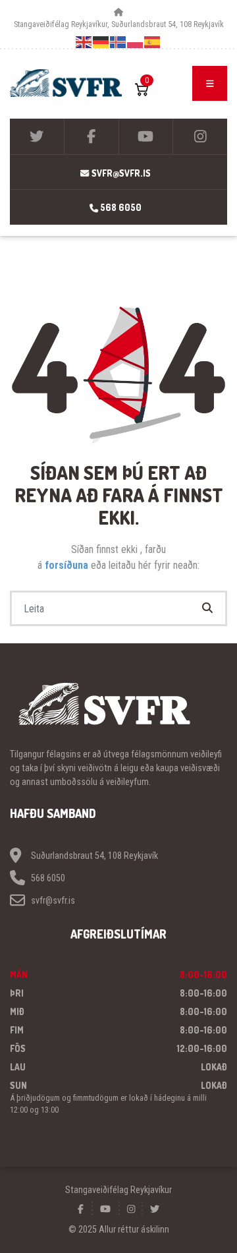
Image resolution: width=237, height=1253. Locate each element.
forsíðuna (68, 565)
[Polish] (135, 41)
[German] (101, 41)
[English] (84, 41)
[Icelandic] (118, 41)
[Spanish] (152, 41)
